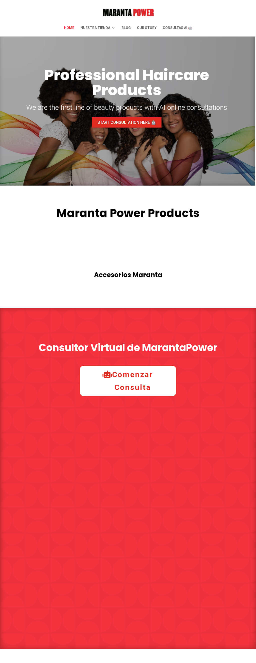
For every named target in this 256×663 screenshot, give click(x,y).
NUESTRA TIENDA (95, 28)
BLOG (126, 28)
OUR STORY (146, 28)
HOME (69, 28)
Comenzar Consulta (132, 381)
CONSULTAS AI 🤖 (177, 28)
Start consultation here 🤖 (127, 122)
